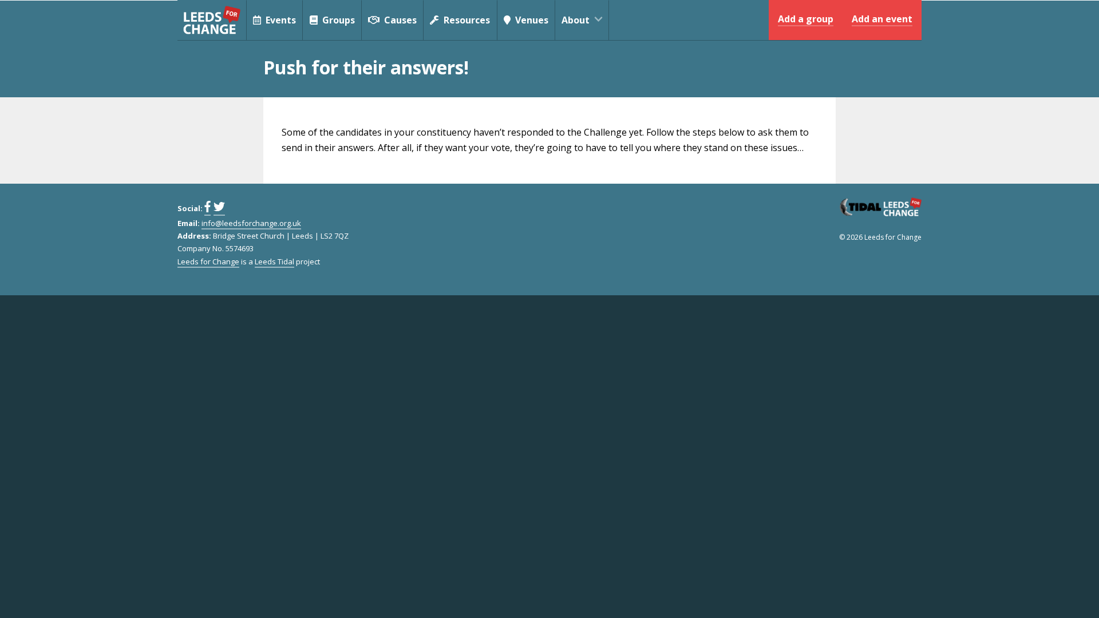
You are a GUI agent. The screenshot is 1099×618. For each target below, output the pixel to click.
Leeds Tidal (274, 261)
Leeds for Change (211, 20)
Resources (465, 20)
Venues (530, 20)
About (576, 20)
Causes (399, 20)
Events (279, 20)
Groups (337, 20)
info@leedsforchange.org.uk (251, 223)
